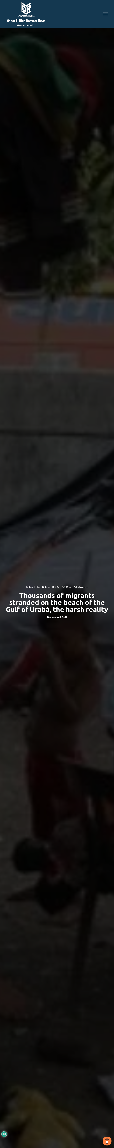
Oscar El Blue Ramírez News (26, 20)
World (64, 617)
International (55, 617)
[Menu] (105, 14)
